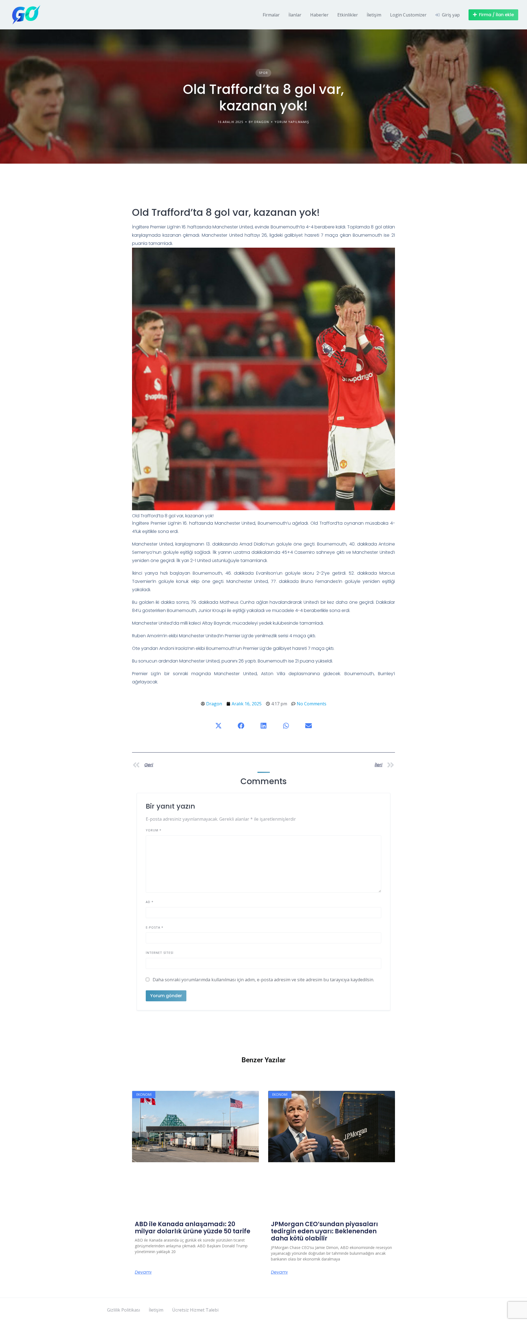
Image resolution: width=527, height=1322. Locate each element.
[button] (218, 726)
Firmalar (271, 15)
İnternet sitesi (159, 953)
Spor (263, 73)
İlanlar (294, 15)
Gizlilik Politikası (123, 1310)
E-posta (154, 927)
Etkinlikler (347, 15)
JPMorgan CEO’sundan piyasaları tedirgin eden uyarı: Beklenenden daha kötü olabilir (324, 1231)
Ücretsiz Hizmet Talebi (195, 1310)
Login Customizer (408, 15)
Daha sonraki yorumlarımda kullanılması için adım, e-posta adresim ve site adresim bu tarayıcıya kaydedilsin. (263, 980)
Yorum (153, 830)
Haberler (319, 15)
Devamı (143, 1272)
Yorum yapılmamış (291, 122)
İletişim (374, 15)
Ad (149, 902)
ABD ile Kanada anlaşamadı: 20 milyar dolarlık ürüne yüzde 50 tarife (192, 1228)
